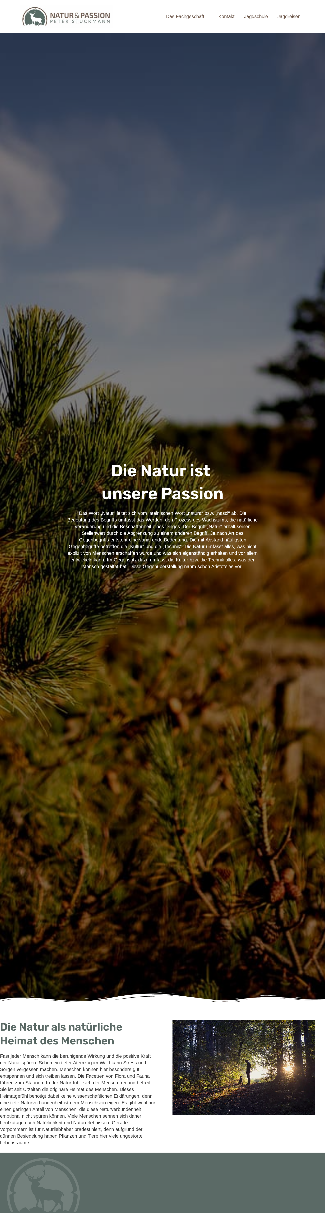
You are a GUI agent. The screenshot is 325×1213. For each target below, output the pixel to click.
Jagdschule (256, 16)
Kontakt (226, 16)
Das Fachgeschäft (185, 16)
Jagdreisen (288, 16)
